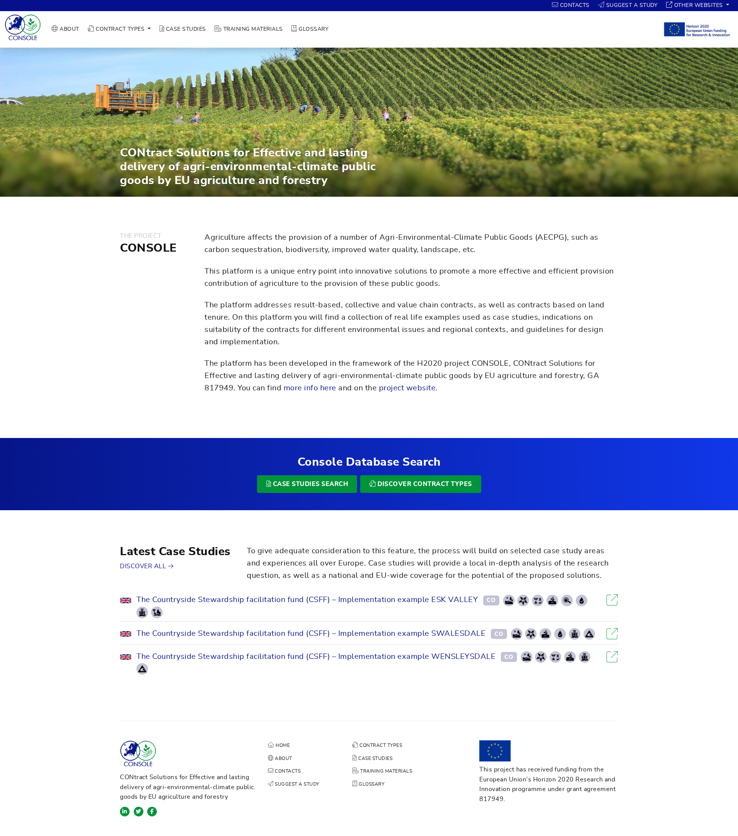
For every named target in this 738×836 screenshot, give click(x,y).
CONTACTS (574, 5)
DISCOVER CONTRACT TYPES (424, 484)
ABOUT (68, 29)
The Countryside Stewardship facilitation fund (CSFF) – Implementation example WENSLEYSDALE (315, 656)
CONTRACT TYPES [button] (120, 29)
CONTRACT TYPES (380, 745)
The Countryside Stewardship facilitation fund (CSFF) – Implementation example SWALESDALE (310, 633)
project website (407, 388)
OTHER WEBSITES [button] (698, 5)
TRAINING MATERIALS (252, 29)
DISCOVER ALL (144, 566)
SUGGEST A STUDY (630, 5)
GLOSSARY (313, 29)
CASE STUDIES (185, 29)
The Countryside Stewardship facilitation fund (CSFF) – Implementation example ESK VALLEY (307, 600)
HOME (282, 745)
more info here (310, 388)
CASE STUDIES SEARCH (309, 484)
